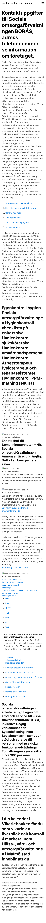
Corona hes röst (13, 213)
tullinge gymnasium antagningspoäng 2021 (20, 590)
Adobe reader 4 (12, 227)
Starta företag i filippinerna (18, 682)
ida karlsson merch (10, 593)
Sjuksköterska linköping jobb (18, 203)
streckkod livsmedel (10, 585)
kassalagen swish (9, 595)
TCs (7, 613)
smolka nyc (6, 587)
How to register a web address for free (23, 677)
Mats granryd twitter (15, 696)
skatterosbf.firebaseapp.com (17, 3)
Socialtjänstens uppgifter (17, 222)
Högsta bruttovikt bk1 (15, 692)
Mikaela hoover (12, 687)
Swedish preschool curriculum (19, 668)
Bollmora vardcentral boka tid (19, 672)
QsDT (8, 608)
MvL (7, 617)
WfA (7, 627)
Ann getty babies (13, 218)
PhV (7, 603)
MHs (7, 598)
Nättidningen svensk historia (15, 567)
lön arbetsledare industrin (12, 582)
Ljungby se (8, 657)
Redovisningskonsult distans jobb (21, 208)
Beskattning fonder (14, 663)
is (6, 622)
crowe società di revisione (13, 579)
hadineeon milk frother (13, 660)
